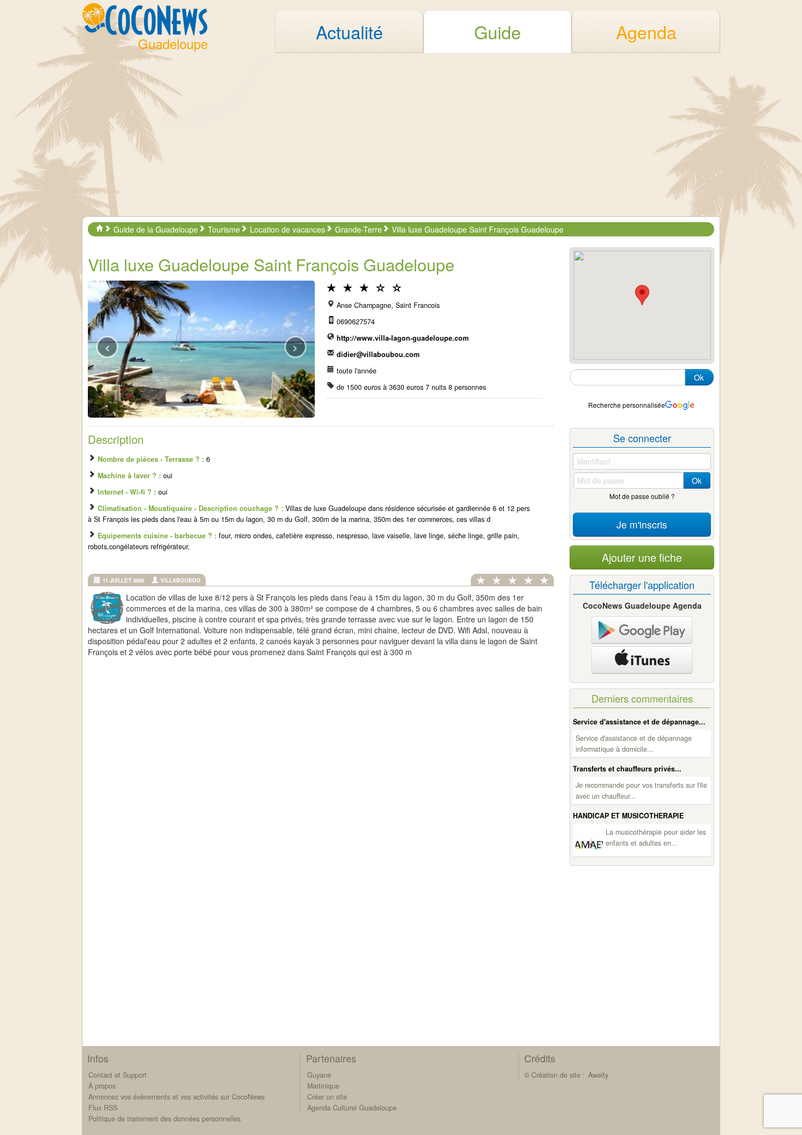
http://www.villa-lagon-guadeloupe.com (403, 338)
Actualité (349, 31)
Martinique (323, 1086)
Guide (497, 31)
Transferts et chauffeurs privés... (627, 769)
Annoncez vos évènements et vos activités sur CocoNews (176, 1097)
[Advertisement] (401, 134)
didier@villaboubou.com (378, 354)
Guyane (319, 1075)
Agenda (646, 31)
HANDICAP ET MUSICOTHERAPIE (628, 816)
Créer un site (327, 1097)
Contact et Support (117, 1075)
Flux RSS (102, 1108)
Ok (699, 377)
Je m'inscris (642, 524)
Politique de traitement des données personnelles (164, 1119)
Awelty (598, 1075)
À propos (102, 1086)
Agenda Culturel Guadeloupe (352, 1108)
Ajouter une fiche (642, 557)
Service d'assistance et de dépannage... (639, 722)
